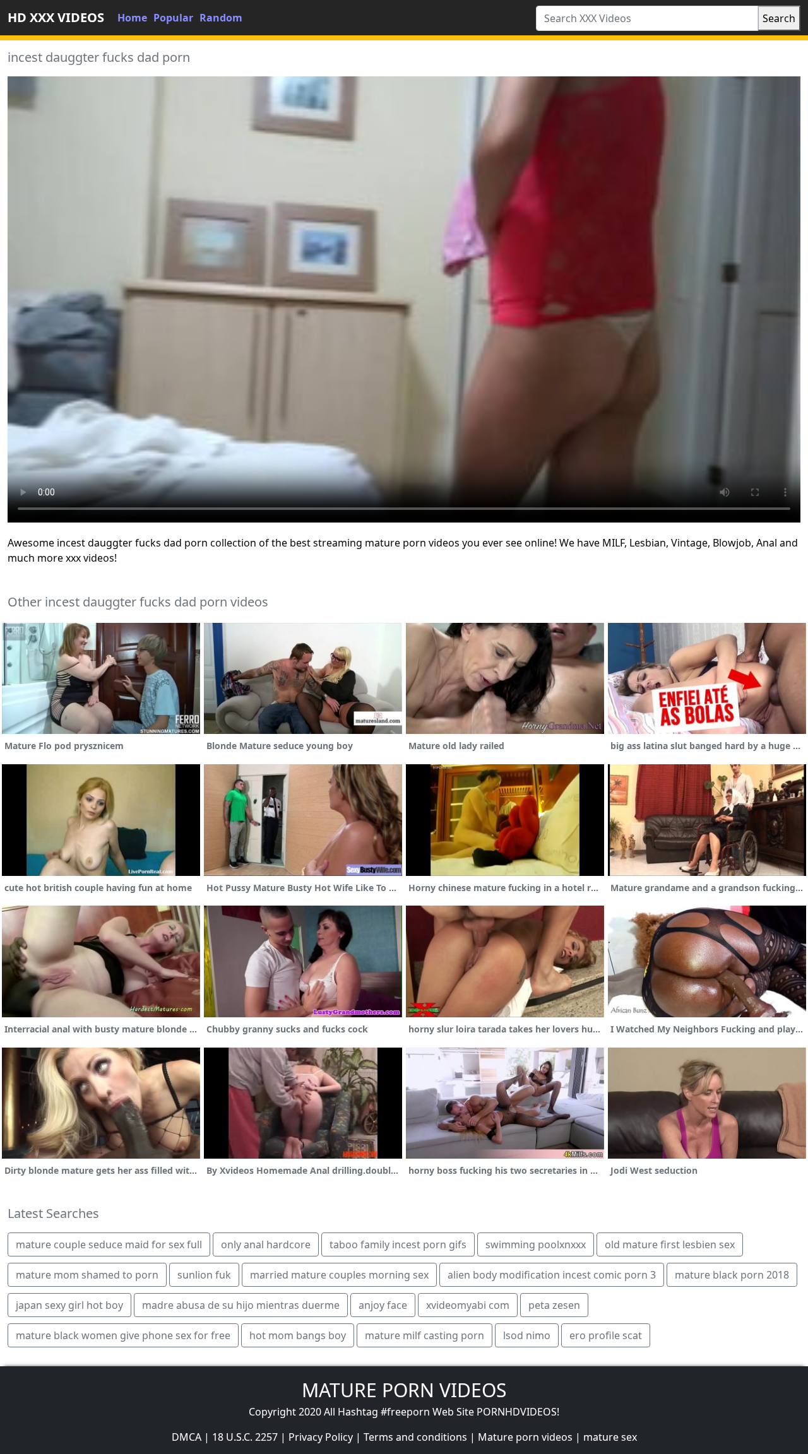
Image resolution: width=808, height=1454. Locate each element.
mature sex (610, 1437)
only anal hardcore (266, 1244)
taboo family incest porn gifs (398, 1244)
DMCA (186, 1437)
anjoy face (383, 1305)
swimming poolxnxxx (535, 1244)
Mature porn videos (525, 1437)
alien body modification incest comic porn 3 (552, 1275)
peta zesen (554, 1305)
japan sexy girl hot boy (69, 1305)
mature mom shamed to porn (87, 1275)
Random (220, 18)
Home (132, 18)
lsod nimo (526, 1335)
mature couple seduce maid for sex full (109, 1244)
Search (779, 18)
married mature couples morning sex (339, 1275)
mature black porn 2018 (732, 1275)
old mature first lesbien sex (670, 1244)
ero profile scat (605, 1335)
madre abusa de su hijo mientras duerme (241, 1305)
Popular (173, 18)
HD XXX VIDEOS (56, 17)
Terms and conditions (415, 1437)
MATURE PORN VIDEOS (404, 1390)
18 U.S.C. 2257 (245, 1437)
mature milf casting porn (424, 1335)
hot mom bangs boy (297, 1335)
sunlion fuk (204, 1275)
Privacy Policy (320, 1437)
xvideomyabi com (467, 1305)
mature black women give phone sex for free (123, 1335)
